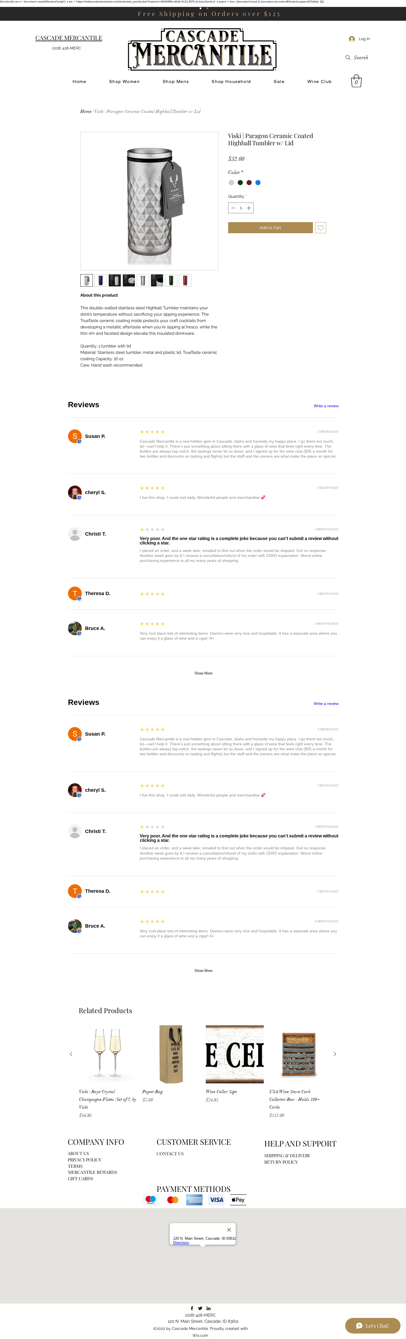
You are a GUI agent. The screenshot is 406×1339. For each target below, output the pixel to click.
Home (85, 111)
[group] (203, 1072)
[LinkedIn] (208, 1308)
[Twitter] (200, 1308)
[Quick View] (108, 1054)
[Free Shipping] (200, 8)
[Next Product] (335, 1054)
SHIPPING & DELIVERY (287, 1155)
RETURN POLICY (281, 1162)
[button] (356, 80)
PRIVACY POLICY (84, 1159)
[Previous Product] (71, 1054)
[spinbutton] (241, 208)
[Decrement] (232, 208)
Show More (203, 673)
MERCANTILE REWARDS (92, 1172)
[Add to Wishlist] (320, 227)
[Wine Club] (207, 8)
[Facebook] (192, 1308)
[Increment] (249, 208)
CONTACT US (170, 1153)
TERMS (75, 1166)
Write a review (326, 406)
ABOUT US (78, 1153)
